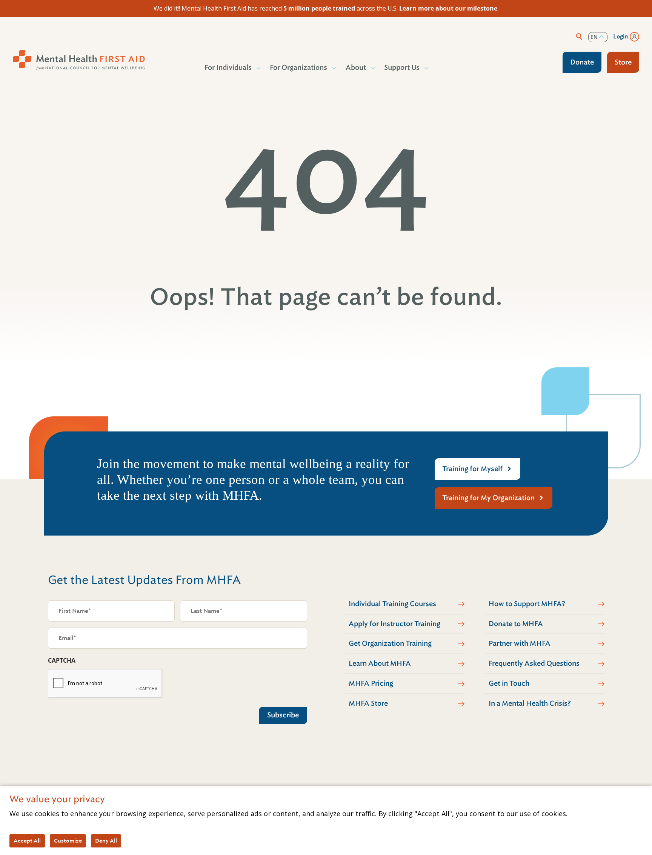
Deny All (106, 840)
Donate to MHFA (516, 623)
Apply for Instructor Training (394, 623)
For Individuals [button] (228, 67)
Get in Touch (509, 683)
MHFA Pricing (371, 683)
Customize (68, 840)
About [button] (356, 67)
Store (623, 62)
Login (620, 36)
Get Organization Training (390, 643)
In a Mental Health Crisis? (530, 703)
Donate (582, 62)
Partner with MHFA (520, 643)
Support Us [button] (402, 67)
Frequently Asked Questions (534, 663)
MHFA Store (368, 703)
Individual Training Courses (392, 603)
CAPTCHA (61, 660)
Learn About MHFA (380, 663)
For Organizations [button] (298, 67)
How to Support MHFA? (527, 603)
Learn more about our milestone (448, 8)
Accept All (27, 840)
